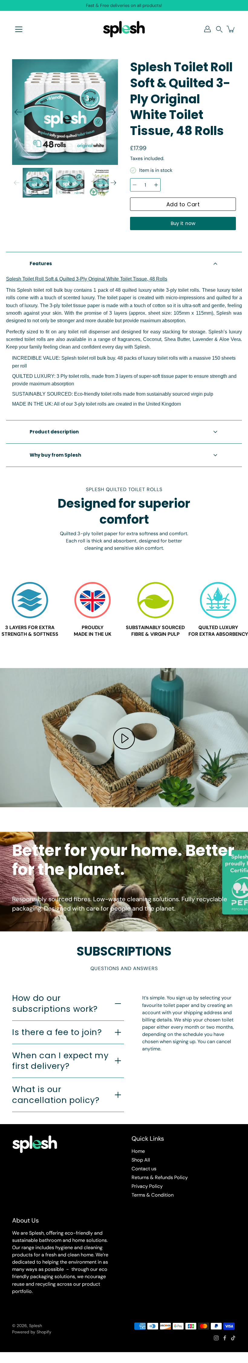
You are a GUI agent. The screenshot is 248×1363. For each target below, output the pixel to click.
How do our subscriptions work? (55, 1003)
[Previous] (18, 112)
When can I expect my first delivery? (60, 1061)
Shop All (141, 1160)
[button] (219, 29)
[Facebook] (224, 1338)
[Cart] (231, 29)
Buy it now (183, 223)
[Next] (112, 112)
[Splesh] (124, 29)
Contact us (144, 1168)
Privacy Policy (147, 1186)
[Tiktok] (233, 1338)
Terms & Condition (153, 1195)
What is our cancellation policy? (56, 1094)
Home (138, 1151)
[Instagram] (216, 1338)
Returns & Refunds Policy (160, 1177)
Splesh (35, 1325)
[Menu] (18, 29)
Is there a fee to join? (57, 1032)
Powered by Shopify (31, 1332)
